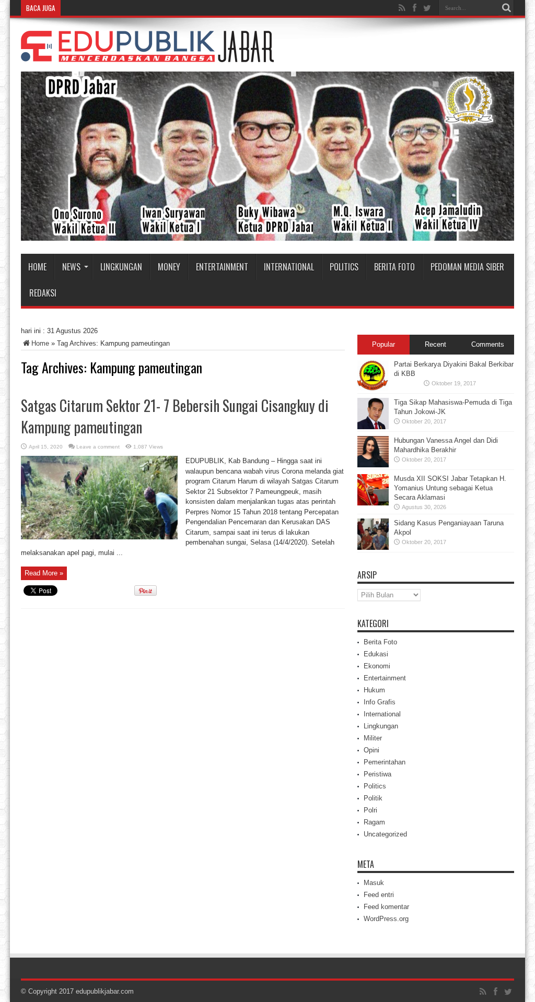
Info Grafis (380, 702)
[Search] (506, 8)
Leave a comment (98, 447)
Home (37, 267)
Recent (435, 344)
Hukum (374, 690)
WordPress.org (386, 919)
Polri (370, 810)
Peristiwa (377, 774)
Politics (344, 267)
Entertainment (222, 267)
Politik (373, 798)
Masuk (374, 883)
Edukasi (376, 654)
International (289, 267)
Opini (371, 750)
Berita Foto (394, 267)
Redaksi (42, 293)
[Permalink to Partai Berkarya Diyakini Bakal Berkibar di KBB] (373, 389)
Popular (383, 344)
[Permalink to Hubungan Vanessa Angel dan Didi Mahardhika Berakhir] (373, 465)
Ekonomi (377, 666)
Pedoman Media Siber (467, 267)
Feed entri (379, 895)
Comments (487, 344)
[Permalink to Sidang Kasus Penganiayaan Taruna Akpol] (373, 547)
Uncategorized (385, 834)
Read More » (44, 573)
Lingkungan (121, 267)
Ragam (374, 822)
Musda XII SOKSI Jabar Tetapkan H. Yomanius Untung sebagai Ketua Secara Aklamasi (450, 488)
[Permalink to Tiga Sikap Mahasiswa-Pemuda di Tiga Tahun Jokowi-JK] (373, 427)
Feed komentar (386, 907)
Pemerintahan (384, 762)
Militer (373, 738)
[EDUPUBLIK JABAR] (147, 54)
